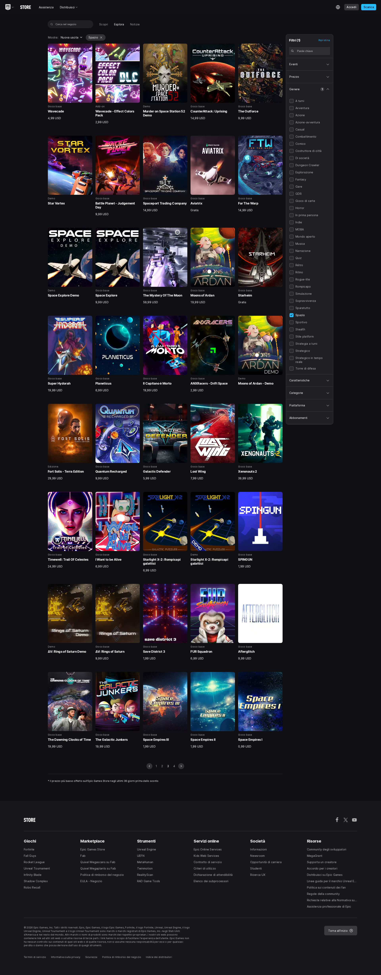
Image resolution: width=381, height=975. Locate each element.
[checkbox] (291, 101)
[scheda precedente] (149, 766)
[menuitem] (103, 24)
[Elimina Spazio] (101, 37)
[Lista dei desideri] (88, 48)
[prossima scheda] (181, 766)
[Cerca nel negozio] (51, 24)
